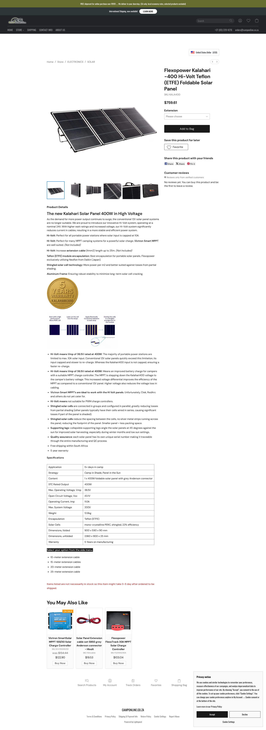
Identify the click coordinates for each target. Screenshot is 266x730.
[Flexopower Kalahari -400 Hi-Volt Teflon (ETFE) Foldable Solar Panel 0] (55, 190)
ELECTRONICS (75, 61)
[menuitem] (212, 61)
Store (60, 61)
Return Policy (146, 716)
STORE (19, 30)
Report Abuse (174, 716)
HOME (10, 30)
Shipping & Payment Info (128, 716)
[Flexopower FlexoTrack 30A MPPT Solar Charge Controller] (118, 621)
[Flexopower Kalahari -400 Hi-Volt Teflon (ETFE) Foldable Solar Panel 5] (150, 190)
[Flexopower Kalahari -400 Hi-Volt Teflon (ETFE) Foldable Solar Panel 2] (93, 190)
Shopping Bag (179, 685)
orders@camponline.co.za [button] (247, 30)
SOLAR (91, 61)
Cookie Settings (160, 716)
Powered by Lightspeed (133, 721)
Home (50, 61)
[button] (148, 11)
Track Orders (133, 685)
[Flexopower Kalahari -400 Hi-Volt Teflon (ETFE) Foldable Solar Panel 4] (131, 190)
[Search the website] (231, 20)
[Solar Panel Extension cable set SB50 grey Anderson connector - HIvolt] (89, 621)
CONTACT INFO (45, 30)
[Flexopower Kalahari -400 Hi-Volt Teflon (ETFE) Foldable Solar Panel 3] (112, 190)
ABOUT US (60, 30)
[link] (228, 721)
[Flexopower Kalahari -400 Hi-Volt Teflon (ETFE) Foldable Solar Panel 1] (74, 190)
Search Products (87, 685)
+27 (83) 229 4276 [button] (223, 30)
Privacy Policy (110, 716)
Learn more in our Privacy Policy (209, 706)
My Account (110, 685)
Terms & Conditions (94, 716)
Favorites (156, 685)
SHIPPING (31, 30)
